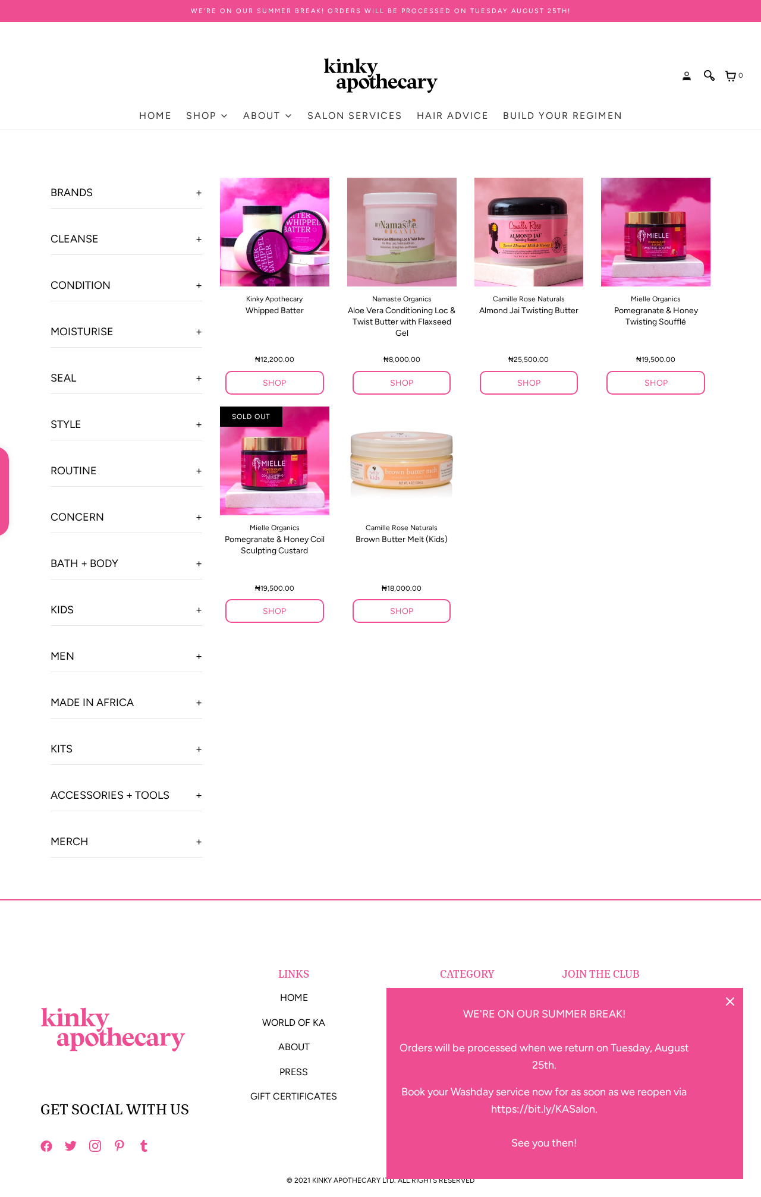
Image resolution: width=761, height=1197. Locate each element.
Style (66, 424)
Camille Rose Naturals (529, 299)
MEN (62, 656)
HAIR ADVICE (453, 115)
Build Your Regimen (562, 115)
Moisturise (82, 331)
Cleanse (75, 238)
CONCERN (77, 517)
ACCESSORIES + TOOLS (110, 795)
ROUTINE (74, 470)
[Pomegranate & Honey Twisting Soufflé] (655, 232)
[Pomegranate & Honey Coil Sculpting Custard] (274, 461)
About (294, 1047)
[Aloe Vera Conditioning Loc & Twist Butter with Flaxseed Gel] (402, 232)
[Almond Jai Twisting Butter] (529, 232)
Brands (72, 192)
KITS (62, 748)
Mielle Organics (656, 299)
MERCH (70, 841)
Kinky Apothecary (274, 299)
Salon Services (354, 115)
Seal (63, 378)
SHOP (274, 383)
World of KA (293, 1022)
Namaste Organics (402, 299)
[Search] (709, 75)
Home (155, 115)
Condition (81, 285)
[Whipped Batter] (274, 232)
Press (293, 1072)
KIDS (62, 609)
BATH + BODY (84, 563)
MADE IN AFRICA (92, 702)
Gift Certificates (293, 1096)
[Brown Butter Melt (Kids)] (402, 461)
